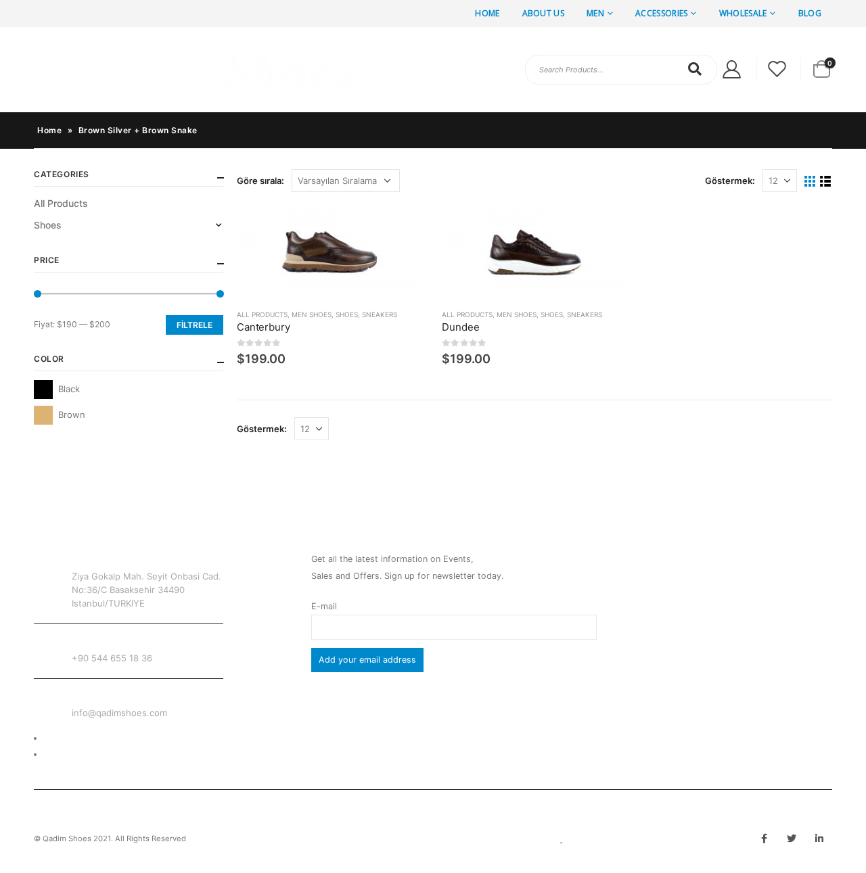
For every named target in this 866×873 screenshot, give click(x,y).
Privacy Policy (72, 754)
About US (543, 13)
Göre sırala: (260, 180)
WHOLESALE (743, 13)
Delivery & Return (79, 738)
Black (43, 389)
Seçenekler (399, 228)
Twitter (791, 838)
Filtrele (194, 325)
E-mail (324, 606)
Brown (43, 415)
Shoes (347, 314)
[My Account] (731, 69)
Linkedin (819, 838)
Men (595, 13)
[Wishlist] (777, 69)
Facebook (763, 838)
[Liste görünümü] (825, 181)
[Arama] (695, 69)
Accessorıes (661, 13)
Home (487, 13)
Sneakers (379, 314)
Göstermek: (730, 180)
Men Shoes (312, 314)
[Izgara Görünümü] (810, 181)
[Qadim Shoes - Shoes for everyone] (196, 69)
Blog (809, 13)
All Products (262, 314)
